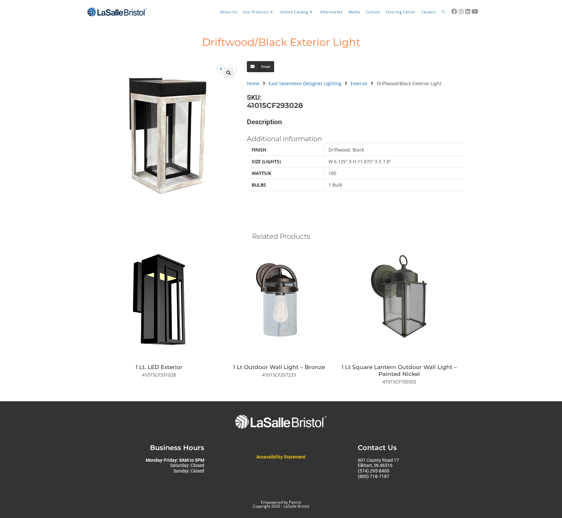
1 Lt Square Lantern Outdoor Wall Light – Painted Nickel (399, 370)
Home (253, 83)
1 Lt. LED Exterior (159, 367)
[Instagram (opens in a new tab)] (461, 11)
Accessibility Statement (281, 456)
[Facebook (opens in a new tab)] (454, 11)
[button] (228, 73)
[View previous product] (221, 68)
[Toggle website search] (443, 12)
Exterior (359, 83)
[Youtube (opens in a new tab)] (475, 11)
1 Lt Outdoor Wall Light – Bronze (279, 367)
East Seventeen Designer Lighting (305, 83)
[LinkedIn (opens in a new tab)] (467, 11)
